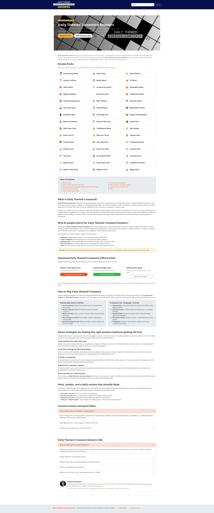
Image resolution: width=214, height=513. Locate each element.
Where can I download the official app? (72, 467)
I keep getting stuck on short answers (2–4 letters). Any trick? (79, 423)
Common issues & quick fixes (119, 187)
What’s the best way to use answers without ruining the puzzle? (80, 462)
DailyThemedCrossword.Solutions (98, 484)
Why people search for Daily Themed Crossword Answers (81, 187)
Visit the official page (140, 276)
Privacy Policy (123, 508)
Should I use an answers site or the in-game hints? (75, 428)
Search (158, 4)
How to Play (99, 36)
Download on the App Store (74, 274)
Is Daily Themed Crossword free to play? (72, 457)
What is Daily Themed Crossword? (73, 185)
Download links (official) (70, 189)
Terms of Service (135, 508)
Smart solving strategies (117, 183)
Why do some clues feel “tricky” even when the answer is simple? (80, 472)
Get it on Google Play (107, 274)
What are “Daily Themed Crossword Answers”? (74, 445)
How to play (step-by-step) (71, 191)
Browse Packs (65, 36)
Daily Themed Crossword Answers (64, 508)
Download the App (83, 36)
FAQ (111, 189)
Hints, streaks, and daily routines (120, 185)
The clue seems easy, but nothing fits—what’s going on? (77, 411)
